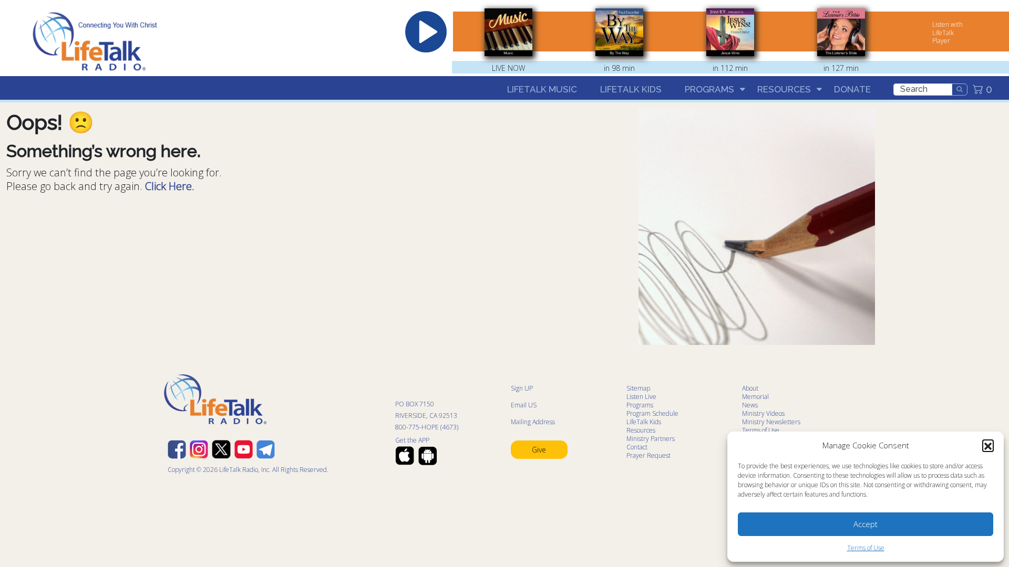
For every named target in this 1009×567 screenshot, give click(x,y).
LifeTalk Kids (631, 89)
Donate (852, 89)
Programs (709, 89)
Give (539, 450)
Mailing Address (533, 421)
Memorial (755, 396)
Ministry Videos (763, 413)
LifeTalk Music (542, 89)
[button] (988, 445)
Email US (524, 405)
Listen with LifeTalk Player (947, 32)
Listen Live (641, 396)
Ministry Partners (650, 438)
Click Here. (169, 186)
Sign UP (522, 388)
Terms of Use (865, 547)
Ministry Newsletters (771, 421)
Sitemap (638, 388)
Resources (784, 89)
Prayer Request (648, 455)
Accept (865, 524)
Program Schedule (652, 413)
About (750, 388)
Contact (636, 447)
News (750, 405)
